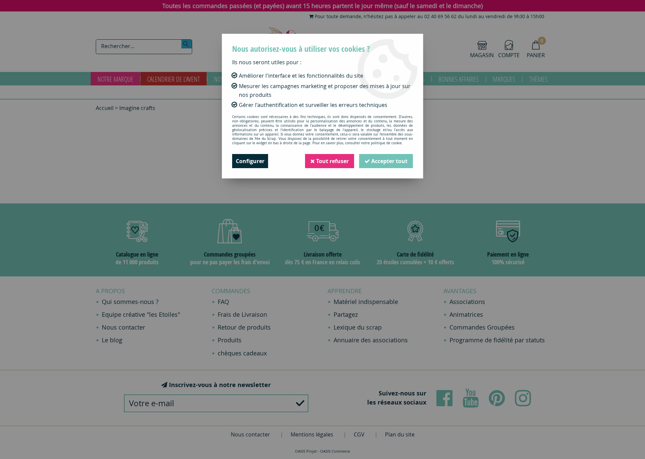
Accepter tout (388, 161)
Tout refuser (332, 161)
